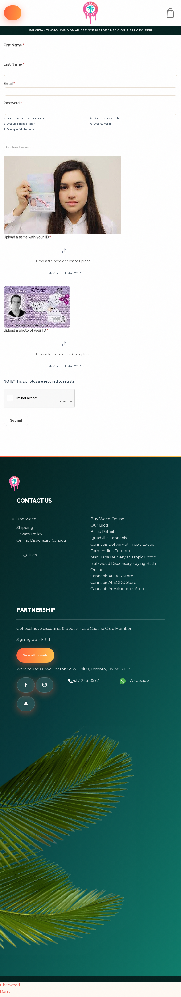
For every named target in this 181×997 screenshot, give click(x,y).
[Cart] (170, 13)
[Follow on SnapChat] (26, 703)
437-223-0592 (86, 680)
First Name (14, 45)
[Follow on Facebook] (26, 685)
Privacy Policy (29, 534)
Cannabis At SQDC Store (113, 582)
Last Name (14, 64)
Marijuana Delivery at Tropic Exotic (123, 557)
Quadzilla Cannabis (108, 538)
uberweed (26, 519)
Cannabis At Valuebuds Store (117, 589)
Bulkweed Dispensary (111, 563)
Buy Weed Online (107, 519)
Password (13, 103)
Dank (5, 991)
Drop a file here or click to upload (63, 261)
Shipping (24, 527)
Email (9, 83)
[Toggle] (23, 555)
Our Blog (99, 525)
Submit (16, 420)
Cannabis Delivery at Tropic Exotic (122, 544)
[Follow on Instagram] (44, 685)
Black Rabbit (102, 531)
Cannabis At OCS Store (111, 576)
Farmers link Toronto (110, 551)
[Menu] (12, 12)
